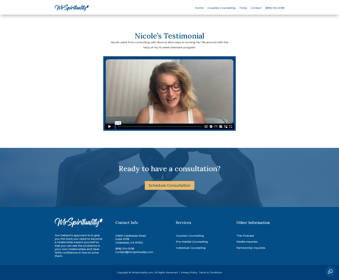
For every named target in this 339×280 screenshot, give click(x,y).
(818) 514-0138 (274, 8)
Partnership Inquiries (250, 247)
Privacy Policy (189, 272)
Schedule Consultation (170, 185)
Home (199, 8)
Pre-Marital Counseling (192, 241)
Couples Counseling (221, 8)
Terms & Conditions (210, 272)
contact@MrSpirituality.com (134, 252)
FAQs (243, 8)
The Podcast (245, 235)
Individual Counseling (191, 247)
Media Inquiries (247, 241)
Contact (256, 8)
